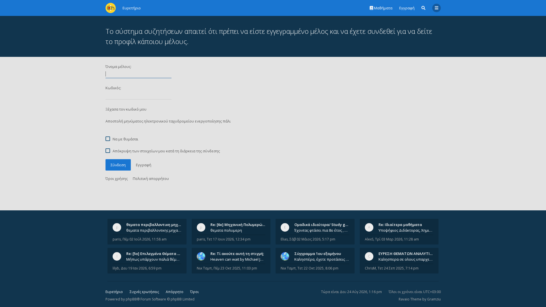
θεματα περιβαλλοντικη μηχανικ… (157, 224)
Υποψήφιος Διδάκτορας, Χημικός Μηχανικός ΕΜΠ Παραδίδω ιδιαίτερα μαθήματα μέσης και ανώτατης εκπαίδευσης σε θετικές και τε (406, 230)
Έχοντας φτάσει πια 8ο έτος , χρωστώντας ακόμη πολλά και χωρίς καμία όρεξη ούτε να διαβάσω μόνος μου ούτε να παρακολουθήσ (321, 230)
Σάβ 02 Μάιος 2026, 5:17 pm (312, 239)
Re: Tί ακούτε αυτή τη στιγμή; (237, 253)
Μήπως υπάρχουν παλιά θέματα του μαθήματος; (153, 259)
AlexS (369, 239)
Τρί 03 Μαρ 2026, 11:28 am (397, 239)
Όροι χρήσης (117, 178)
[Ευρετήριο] (111, 8)
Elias (284, 239)
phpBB (131, 299)
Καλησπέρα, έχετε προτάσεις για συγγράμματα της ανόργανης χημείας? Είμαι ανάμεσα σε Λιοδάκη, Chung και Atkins (321, 259)
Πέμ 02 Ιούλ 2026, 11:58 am (145, 239)
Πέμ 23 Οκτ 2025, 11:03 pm (235, 268)
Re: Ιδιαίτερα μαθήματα (400, 224)
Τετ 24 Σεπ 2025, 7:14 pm (398, 268)
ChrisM (370, 268)
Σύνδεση (118, 164)
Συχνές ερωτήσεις (144, 291)
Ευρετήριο (114, 291)
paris (117, 239)
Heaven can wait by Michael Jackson (238, 259)
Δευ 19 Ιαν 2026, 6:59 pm (141, 268)
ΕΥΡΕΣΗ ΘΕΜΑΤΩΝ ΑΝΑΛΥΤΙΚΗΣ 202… (413, 253)
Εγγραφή (407, 8)
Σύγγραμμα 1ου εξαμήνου (317, 253)
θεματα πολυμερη (226, 230)
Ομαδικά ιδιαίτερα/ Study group (324, 224)
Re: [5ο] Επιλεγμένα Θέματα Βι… (155, 253)
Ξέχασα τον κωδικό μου (126, 109)
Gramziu (434, 299)
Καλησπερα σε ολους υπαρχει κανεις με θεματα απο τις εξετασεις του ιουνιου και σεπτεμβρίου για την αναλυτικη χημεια (406, 259)
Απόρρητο (174, 291)
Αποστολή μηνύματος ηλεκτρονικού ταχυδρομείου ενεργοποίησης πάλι (168, 121)
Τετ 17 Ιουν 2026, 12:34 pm (229, 239)
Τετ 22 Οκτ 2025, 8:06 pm (317, 268)
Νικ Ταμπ (204, 268)
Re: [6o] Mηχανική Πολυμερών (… (239, 224)
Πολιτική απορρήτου (151, 178)
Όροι (194, 291)
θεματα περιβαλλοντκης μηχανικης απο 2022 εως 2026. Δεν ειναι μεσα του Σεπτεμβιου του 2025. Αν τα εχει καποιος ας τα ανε (153, 230)
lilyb (116, 268)
